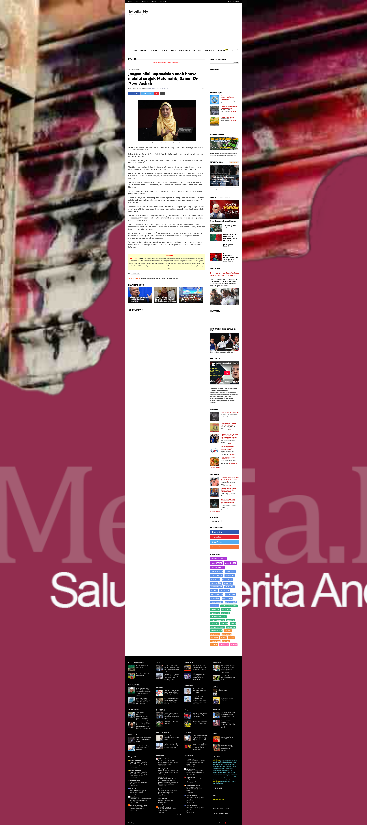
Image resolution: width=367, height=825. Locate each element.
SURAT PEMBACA (216, 627)
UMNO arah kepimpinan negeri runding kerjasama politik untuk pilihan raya (195, 799)
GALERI (213, 624)
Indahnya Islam (222, 690)
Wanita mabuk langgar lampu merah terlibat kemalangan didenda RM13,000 (228, 501)
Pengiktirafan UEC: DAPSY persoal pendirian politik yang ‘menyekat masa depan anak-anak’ (200, 700)
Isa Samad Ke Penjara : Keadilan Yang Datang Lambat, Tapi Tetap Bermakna (171, 701)
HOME (135, 50)
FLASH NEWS (215, 559)
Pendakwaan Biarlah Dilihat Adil (227, 699)
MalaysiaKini (190, 769)
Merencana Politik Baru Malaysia (171, 722)
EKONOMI (225, 579)
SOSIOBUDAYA (183, 50)
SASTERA (225, 634)
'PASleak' (153, 1)
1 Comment (232, 486)
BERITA (227, 563)
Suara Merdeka (135, 760)
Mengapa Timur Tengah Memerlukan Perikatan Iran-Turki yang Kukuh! (171, 692)
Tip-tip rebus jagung (227, 117)
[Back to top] (362, 820)
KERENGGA (162, 777)
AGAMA (227, 587)
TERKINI (227, 575)
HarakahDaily (190, 777)
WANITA (229, 627)
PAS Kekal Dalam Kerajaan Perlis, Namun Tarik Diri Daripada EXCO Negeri (143, 700)
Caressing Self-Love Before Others (227, 738)
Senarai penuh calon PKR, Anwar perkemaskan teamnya (160, 278)
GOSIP (227, 631)
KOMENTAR (214, 572)
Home (130, 1)
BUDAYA (213, 638)
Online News (134, 789)
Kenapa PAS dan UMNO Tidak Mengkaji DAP (228, 424)
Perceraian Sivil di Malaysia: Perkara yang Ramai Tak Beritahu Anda (140, 799)
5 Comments (232, 121)
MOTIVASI (214, 634)
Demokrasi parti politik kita (230, 413)
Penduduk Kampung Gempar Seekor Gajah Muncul (138, 791)
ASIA (222, 638)
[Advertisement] (183, 33)
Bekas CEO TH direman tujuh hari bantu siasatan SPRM (228, 677)
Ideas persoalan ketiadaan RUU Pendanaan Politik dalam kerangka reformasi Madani (228, 724)
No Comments (233, 495)
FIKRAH (213, 645)
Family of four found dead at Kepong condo (166, 801)
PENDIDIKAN (136, 69)
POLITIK (164, 50)
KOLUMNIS (208, 50)
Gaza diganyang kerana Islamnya (223, 221)
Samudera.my (134, 797)
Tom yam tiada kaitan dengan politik (228, 458)
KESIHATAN (214, 575)
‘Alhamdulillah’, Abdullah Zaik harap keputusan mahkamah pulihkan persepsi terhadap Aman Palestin (228, 669)
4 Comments (232, 111)
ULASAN (229, 620)
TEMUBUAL (214, 641)
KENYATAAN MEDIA (217, 617)
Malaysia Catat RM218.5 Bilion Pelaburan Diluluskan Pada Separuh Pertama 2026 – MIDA (168, 762)
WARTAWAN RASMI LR (194, 785)
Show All (151, 813)
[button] (228, 50)
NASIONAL (143, 50)
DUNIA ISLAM (215, 631)
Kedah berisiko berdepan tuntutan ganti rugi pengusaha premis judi (224, 274)
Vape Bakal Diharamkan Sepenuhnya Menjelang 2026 (143, 739)
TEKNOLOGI (221, 50)
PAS (212, 591)
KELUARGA (223, 645)
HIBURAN (225, 609)
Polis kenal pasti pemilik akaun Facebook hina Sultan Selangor (228, 490)
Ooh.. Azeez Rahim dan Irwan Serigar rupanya (167, 809)
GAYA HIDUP (197, 50)
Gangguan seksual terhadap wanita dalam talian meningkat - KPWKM (228, 747)
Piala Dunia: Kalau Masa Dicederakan (143, 675)
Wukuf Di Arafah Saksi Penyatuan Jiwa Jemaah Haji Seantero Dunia (171, 746)
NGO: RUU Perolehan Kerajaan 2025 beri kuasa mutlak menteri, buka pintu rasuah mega (143, 725)
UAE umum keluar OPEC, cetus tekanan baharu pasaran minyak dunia (228, 714)
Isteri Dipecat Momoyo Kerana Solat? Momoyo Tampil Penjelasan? (140, 783)
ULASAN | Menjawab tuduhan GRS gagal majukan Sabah (227, 448)
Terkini (137, 1)
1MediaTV (214, 583)
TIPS (231, 624)
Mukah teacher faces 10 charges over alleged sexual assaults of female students (195, 762)
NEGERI (213, 579)
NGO (173, 50)
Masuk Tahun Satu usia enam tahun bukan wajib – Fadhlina (200, 690)
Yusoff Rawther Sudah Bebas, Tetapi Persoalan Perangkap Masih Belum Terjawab (223, 179)
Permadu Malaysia (164, 807)
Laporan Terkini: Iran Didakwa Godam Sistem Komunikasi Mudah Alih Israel (200, 668)
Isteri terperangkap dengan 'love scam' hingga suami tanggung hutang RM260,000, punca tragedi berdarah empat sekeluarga (168, 781)
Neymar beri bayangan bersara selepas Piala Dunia (200, 723)
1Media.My (138, 11)
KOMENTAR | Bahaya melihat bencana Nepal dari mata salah (195, 771)
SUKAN (226, 583)
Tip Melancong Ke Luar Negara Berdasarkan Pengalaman (228, 97)
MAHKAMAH (215, 594)
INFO (230, 638)
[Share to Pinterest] (156, 93)
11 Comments (232, 416)
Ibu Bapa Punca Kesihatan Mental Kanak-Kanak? (171, 737)
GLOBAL (154, 50)
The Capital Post (164, 769)
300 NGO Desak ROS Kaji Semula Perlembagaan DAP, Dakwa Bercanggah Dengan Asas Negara (143, 716)
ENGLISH (213, 609)
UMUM (224, 613)
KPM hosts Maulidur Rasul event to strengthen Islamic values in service (168, 771)
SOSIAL (223, 624)
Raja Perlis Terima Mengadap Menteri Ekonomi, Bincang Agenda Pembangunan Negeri (140, 764)
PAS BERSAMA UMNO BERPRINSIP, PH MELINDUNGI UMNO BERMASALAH (230, 237)
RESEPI (233, 645)
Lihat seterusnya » (215, 128)
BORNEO (225, 598)
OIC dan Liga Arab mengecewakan (229, 226)
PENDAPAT (228, 602)
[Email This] (162, 93)
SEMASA (222, 591)
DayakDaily (190, 759)
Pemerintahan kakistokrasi (228, 245)
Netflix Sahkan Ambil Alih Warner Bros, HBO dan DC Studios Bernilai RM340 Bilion (200, 746)
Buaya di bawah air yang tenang (142, 666)
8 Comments (232, 104)
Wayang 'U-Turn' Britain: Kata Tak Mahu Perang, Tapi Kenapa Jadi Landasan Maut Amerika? (171, 677)
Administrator (163, 1)
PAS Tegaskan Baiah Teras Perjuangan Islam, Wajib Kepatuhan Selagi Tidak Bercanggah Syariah (143, 691)
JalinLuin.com (162, 789)
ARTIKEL (213, 598)
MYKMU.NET (162, 799)
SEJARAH (213, 613)
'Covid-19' (144, 1)
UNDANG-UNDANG (227, 606)
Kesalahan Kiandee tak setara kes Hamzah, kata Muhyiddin (139, 808)
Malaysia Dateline (164, 759)
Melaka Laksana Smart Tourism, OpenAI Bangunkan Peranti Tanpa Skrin (199, 676)
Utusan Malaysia (191, 796)
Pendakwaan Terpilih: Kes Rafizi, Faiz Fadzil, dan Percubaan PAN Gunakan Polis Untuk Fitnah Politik (229, 436)
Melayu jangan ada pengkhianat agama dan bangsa (195, 780)
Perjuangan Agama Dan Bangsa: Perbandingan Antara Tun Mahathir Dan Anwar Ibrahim (230, 257)
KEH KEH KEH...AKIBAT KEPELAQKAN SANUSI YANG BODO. (195, 789)
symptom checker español (221, 808)
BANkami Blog (135, 781)
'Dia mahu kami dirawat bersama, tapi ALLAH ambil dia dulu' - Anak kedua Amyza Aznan (200, 738)
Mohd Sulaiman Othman (138, 805)
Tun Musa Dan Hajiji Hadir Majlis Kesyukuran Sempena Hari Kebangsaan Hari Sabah (167, 792)
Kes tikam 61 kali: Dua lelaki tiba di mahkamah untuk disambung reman (230, 479)
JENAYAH (228, 594)
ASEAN (224, 641)
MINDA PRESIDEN (216, 620)
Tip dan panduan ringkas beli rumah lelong (229, 107)
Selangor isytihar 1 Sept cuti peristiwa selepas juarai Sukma (200, 715)
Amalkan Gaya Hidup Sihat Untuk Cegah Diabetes (142, 747)
